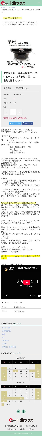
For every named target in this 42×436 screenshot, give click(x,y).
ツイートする (16, 123)
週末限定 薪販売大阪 (9, 347)
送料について (12, 429)
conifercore (5, 340)
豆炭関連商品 (6, 331)
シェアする (28, 123)
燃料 (3, 334)
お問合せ (31, 429)
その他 (4, 344)
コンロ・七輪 (11, 7)
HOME (3, 7)
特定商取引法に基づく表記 (13, 426)
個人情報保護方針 (31, 426)
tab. (3, 337)
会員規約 (22, 429)
